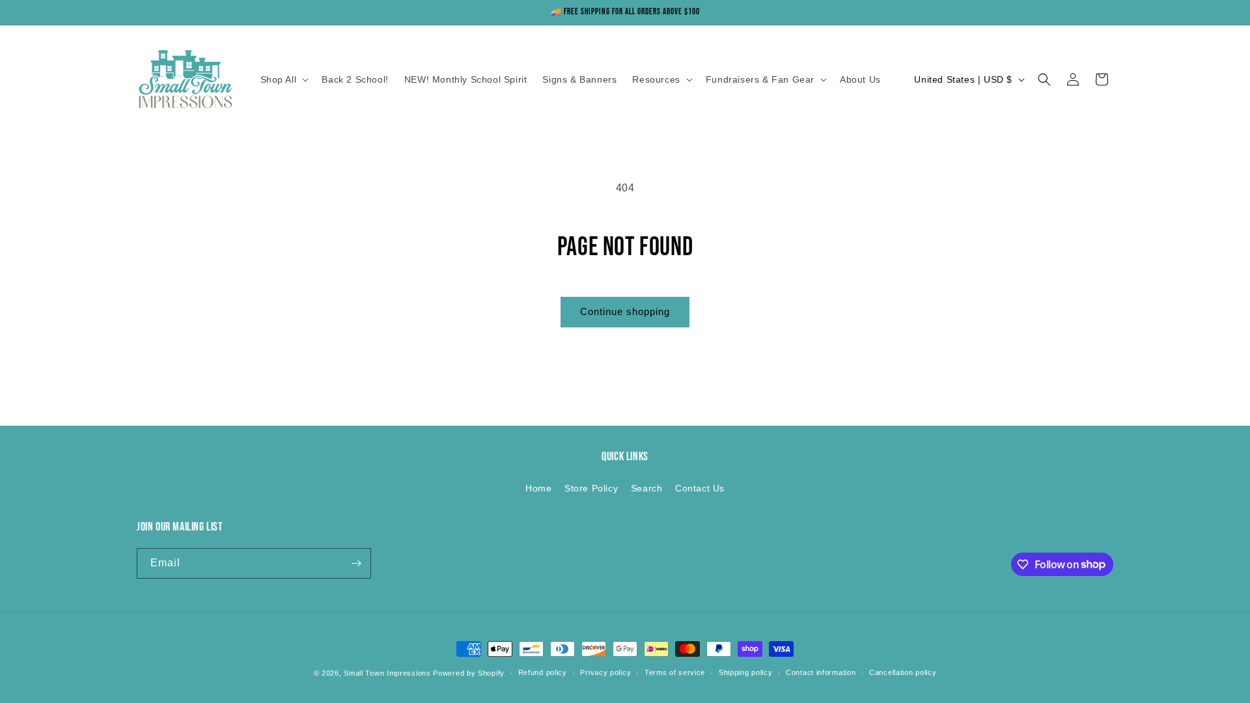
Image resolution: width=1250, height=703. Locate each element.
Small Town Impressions (387, 673)
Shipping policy (746, 672)
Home (538, 488)
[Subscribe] (356, 563)
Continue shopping (625, 311)
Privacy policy (605, 672)
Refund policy (542, 672)
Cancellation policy (902, 672)
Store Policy (591, 488)
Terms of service (675, 672)
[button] (283, 79)
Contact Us (700, 488)
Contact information (820, 672)
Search (647, 488)
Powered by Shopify (469, 673)
